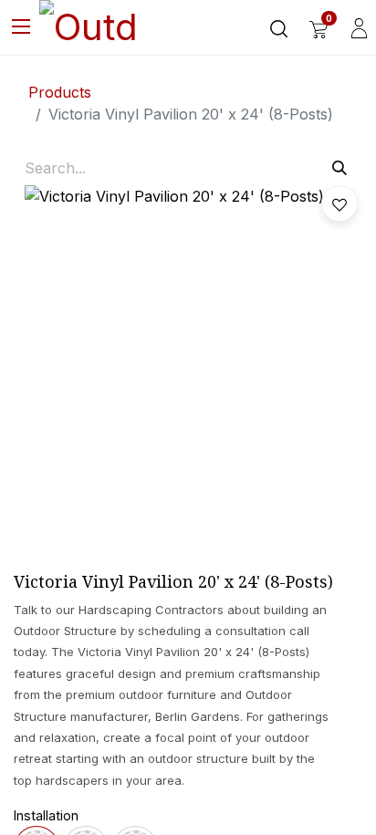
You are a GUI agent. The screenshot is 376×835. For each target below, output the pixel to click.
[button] (339, 203)
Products (59, 92)
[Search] (339, 168)
